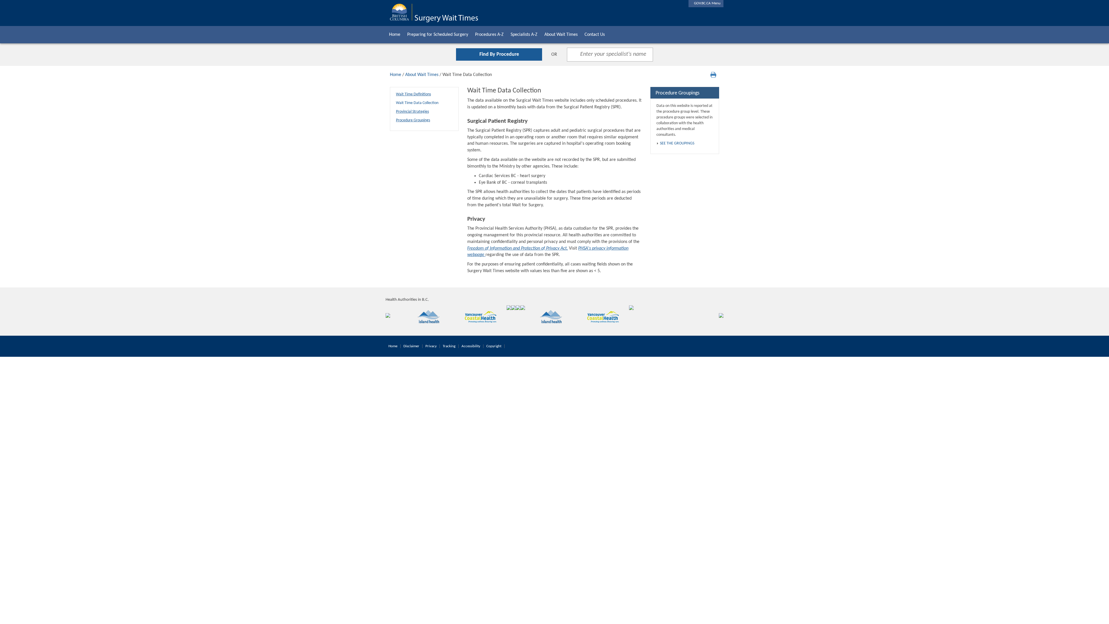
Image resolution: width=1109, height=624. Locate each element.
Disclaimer (411, 346)
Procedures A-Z (489, 34)
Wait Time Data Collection (417, 103)
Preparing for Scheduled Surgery (437, 34)
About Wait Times (561, 34)
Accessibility (471, 346)
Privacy (431, 346)
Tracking (449, 346)
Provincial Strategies (412, 111)
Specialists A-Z (524, 34)
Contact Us (595, 34)
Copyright (493, 346)
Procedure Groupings (413, 120)
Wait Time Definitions (413, 94)
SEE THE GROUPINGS (677, 143)
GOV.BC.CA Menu (706, 3)
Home (394, 34)
